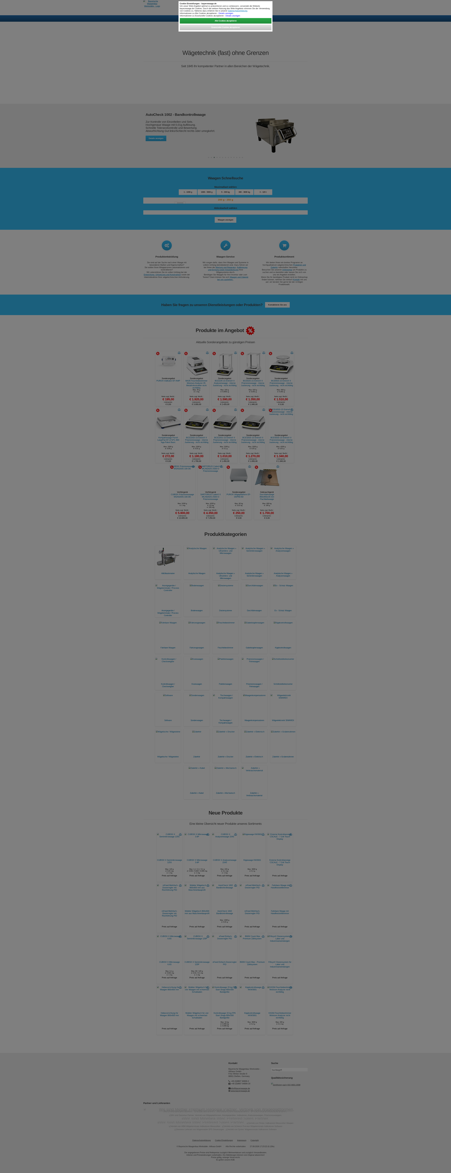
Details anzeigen (233, 16)
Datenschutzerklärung (237, 11)
